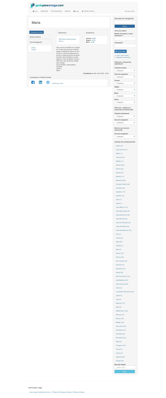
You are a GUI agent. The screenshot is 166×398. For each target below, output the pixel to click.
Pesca (116, 99)
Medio (94, 38)
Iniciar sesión (121, 51)
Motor (116, 93)
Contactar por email (37, 32)
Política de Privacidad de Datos (61, 392)
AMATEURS (44, 11)
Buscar (125, 26)
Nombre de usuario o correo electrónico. (124, 34)
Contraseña (118, 43)
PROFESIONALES (56, 11)
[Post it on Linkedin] (40, 82)
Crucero (117, 80)
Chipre (33, 48)
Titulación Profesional (122, 113)
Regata (117, 87)
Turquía (33, 49)
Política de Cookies (78, 392)
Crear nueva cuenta (123, 55)
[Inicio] (47, 5)
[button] (36, 32)
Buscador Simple (120, 364)
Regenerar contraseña (123, 57)
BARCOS (68, 11)
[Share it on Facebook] (33, 82)
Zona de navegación (121, 74)
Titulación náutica (120, 68)
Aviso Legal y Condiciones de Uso (40, 392)
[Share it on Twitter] (48, 82)
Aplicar (125, 371)
